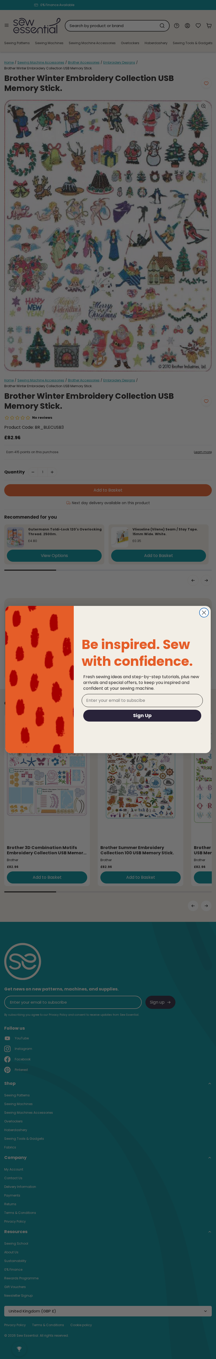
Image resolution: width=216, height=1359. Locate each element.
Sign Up (142, 715)
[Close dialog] (204, 612)
